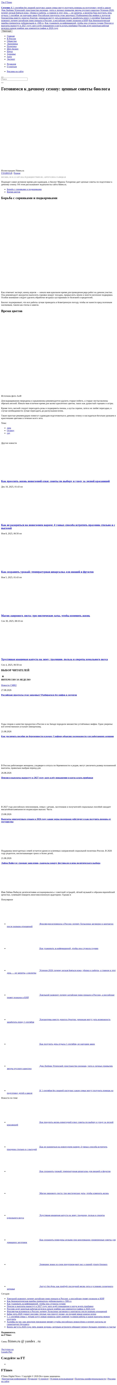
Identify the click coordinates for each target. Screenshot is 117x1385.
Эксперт (11, 59)
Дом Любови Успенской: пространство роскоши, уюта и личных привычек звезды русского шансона (50, 10)
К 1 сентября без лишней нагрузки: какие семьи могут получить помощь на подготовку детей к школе (56, 7)
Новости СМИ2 (9, 685)
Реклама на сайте (15, 71)
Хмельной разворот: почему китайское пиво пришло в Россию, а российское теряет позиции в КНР (55, 19)
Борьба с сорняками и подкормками (24, 189)
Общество (12, 41)
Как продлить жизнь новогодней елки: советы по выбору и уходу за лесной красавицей (55, 481)
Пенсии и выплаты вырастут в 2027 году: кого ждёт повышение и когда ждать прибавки (57, 24)
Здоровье (11, 54)
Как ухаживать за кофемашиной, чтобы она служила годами (74, 23)
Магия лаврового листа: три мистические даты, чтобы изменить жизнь (45, 615)
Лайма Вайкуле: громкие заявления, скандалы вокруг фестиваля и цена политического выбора (50, 863)
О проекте (44, 1379)
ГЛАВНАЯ (6, 173)
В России (11, 38)
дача (9, 428)
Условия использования (61, 1379)
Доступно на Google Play (7, 1350)
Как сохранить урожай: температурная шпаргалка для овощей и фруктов (47, 571)
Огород (10, 430)
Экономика (12, 44)
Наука (10, 51)
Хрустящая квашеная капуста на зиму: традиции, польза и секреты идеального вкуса (54, 659)
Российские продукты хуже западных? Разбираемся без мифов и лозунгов (74, 15)
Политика (12, 46)
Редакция (11, 64)
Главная (11, 36)
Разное (17, 173)
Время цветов (13, 192)
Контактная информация (14, 1379)
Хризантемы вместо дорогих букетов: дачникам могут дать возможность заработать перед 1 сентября (50, 18)
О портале (12, 66)
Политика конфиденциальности (90, 1379)
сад (8, 433)
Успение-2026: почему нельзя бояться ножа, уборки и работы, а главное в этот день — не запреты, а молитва (57, 11)
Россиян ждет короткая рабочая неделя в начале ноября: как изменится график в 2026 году (55, 26)
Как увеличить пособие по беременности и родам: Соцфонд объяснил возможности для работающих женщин (57, 736)
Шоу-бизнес (13, 49)
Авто (9, 56)
